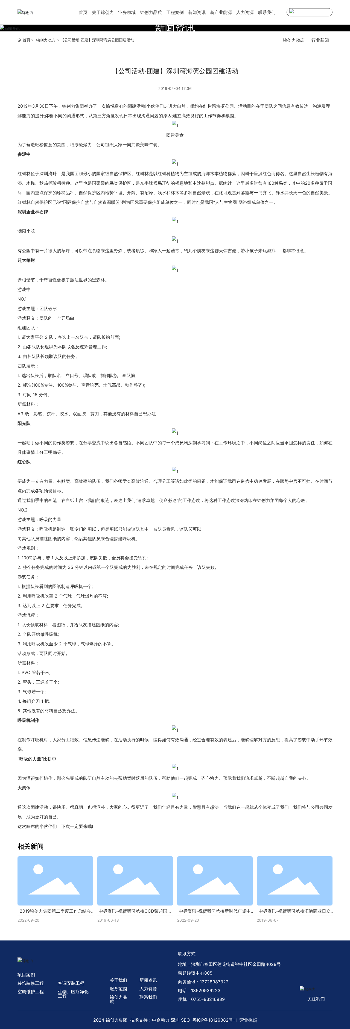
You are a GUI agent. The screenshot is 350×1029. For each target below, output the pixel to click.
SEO (185, 1020)
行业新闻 (320, 40)
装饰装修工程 (31, 983)
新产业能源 (221, 12)
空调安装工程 (71, 983)
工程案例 (175, 12)
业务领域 (127, 12)
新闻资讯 (197, 12)
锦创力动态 (45, 40)
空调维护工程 (31, 991)
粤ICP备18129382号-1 (214, 1020)
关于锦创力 (103, 12)
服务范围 (118, 988)
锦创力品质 (151, 12)
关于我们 (118, 980)
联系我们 (267, 12)
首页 (83, 12)
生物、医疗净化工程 (73, 994)
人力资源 (245, 12)
